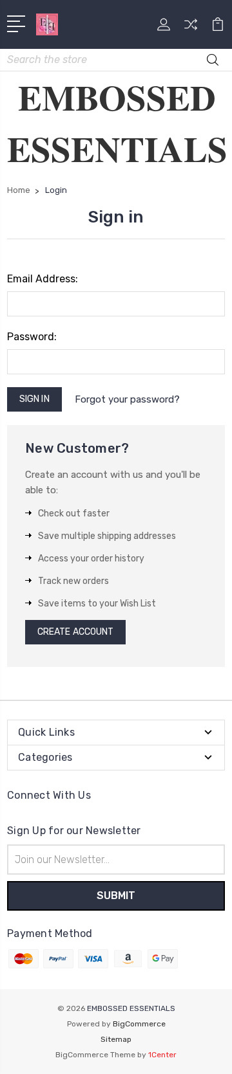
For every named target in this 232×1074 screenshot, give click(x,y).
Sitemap (116, 1039)
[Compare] (191, 28)
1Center (162, 1054)
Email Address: (42, 279)
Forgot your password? (127, 399)
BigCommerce (139, 1023)
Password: (32, 337)
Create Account (75, 631)
